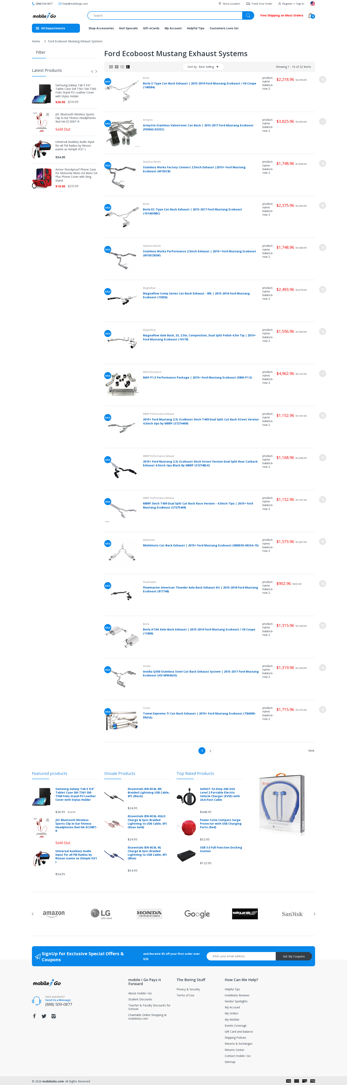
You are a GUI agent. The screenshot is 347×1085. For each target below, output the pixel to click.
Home (36, 41)
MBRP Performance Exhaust (158, 414)
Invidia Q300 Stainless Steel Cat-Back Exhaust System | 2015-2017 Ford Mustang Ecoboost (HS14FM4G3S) (201, 673)
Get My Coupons (294, 956)
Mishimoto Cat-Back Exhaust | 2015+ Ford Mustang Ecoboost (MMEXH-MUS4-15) (201, 545)
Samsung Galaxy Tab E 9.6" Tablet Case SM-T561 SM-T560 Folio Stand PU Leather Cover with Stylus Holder (75, 90)
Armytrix (148, 120)
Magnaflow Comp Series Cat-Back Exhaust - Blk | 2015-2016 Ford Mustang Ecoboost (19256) (196, 295)
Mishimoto (149, 540)
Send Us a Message (58, 1000)
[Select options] (322, 121)
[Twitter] (44, 1017)
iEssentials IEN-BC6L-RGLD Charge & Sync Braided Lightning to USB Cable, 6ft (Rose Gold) (147, 821)
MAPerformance (152, 372)
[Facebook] (34, 1017)
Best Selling (206, 67)
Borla (146, 78)
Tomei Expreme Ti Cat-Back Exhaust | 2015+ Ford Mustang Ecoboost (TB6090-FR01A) (199, 715)
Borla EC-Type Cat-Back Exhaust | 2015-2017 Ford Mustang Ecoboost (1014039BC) (192, 211)
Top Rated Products (195, 773)
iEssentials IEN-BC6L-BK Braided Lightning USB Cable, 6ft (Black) (148, 792)
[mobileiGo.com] (44, 15)
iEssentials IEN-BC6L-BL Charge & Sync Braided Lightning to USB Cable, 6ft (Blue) (147, 853)
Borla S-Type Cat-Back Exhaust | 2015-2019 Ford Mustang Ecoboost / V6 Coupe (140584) (199, 85)
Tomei (146, 708)
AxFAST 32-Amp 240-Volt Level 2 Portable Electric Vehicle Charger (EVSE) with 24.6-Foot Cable (220, 794)
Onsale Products (119, 773)
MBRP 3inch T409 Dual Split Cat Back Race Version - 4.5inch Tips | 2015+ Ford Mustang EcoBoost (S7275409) (198, 505)
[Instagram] (53, 1017)
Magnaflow (149, 288)
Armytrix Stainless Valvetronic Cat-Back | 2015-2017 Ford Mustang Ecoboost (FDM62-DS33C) (198, 127)
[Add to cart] (322, 79)
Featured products (49, 773)
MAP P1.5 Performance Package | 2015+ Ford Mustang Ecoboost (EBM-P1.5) (197, 377)
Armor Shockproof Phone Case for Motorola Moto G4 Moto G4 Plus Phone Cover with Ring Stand (76, 175)
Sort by (192, 67)
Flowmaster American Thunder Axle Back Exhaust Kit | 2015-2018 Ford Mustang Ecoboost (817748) (200, 589)
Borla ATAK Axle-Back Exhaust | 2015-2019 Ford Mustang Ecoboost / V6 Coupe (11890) (199, 631)
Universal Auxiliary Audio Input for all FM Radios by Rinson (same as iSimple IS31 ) (74, 145)
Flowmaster (149, 582)
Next (311, 750)
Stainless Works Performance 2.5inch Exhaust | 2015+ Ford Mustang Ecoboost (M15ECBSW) (199, 253)
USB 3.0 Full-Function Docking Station (221, 849)
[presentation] (92, 71)
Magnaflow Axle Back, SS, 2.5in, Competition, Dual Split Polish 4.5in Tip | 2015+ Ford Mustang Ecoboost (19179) (199, 337)
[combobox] (171, 15)
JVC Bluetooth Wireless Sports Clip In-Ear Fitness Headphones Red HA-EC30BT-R (75, 118)
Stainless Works (152, 161)
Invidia (146, 666)
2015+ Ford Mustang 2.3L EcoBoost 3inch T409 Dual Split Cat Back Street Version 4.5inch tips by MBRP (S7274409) (201, 421)
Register (287, 3)
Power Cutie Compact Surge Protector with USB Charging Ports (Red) (221, 823)
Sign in (300, 3)
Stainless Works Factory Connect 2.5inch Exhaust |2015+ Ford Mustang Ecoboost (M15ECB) (194, 169)
